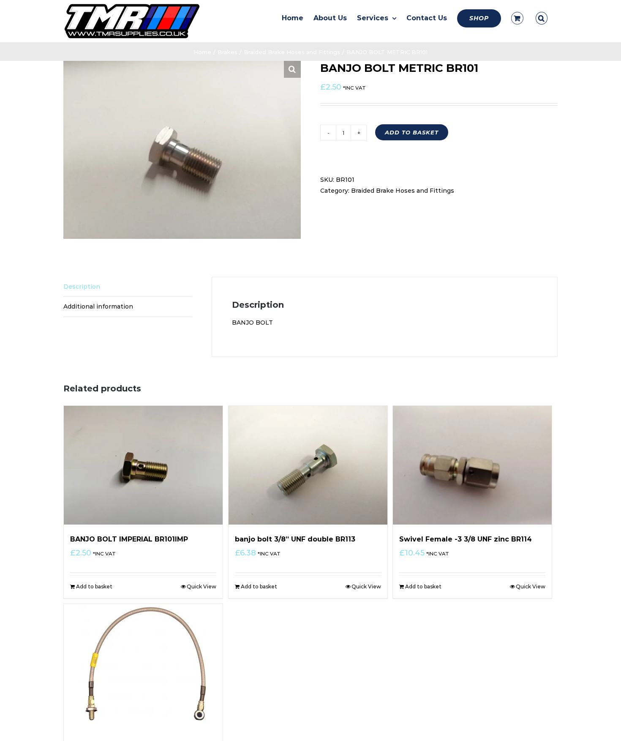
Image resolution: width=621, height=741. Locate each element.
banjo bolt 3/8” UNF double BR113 (295, 539)
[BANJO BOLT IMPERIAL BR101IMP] (143, 465)
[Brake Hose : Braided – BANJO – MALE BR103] (143, 667)
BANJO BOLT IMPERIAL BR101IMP (129, 539)
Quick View (201, 586)
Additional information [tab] (98, 306)
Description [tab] (81, 286)
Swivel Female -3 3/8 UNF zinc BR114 (465, 539)
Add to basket (412, 132)
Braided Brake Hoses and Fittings (402, 190)
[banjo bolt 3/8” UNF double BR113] (308, 465)
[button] (541, 18)
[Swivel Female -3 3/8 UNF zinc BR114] (472, 465)
